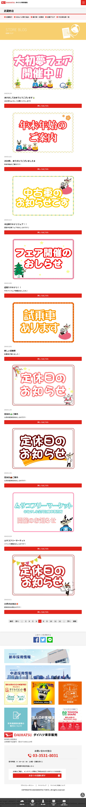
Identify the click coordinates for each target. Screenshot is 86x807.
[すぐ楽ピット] (15, 693)
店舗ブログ (51, 17)
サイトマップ (42, 785)
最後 (74, 621)
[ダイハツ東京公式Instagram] (43, 693)
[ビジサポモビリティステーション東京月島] (70, 693)
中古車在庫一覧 (63, 17)
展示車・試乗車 (38, 17)
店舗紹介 (9, 17)
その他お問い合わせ (64, 804)
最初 (11, 621)
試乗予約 (22, 804)
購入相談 (43, 804)
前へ (17, 621)
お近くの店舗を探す (37, 775)
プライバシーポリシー (27, 785)
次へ (68, 621)
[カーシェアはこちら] (70, 719)
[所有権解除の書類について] (15, 719)
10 (51, 621)
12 (60, 621)
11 (55, 621)
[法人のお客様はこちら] (43, 719)
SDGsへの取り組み (22, 17)
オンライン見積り (32, 804)
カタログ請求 (53, 804)
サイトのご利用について (58, 785)
